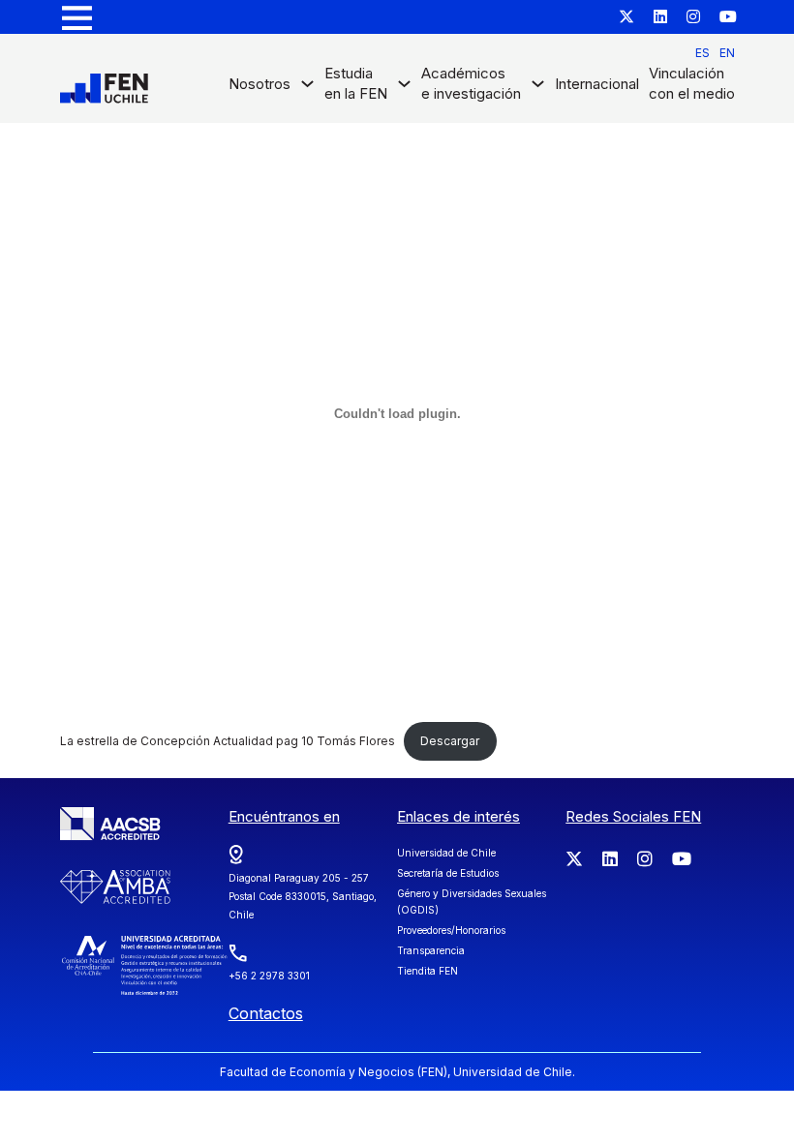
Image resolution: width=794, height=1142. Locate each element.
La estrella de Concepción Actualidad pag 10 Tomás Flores (227, 741)
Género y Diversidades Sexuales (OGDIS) (471, 901)
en (727, 52)
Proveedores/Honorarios (451, 930)
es (702, 52)
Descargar (449, 741)
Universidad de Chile (446, 852)
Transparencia (431, 950)
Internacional (597, 84)
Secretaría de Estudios (448, 873)
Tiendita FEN (427, 971)
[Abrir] (77, 17)
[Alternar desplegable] (307, 88)
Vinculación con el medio (692, 83)
